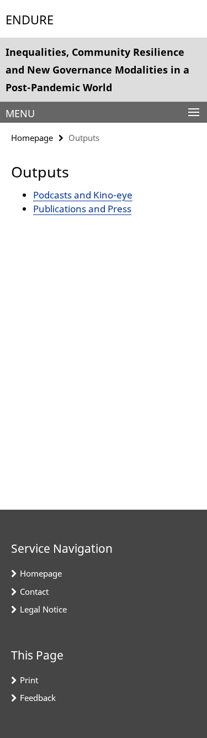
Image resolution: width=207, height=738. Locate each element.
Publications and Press (82, 208)
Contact (34, 591)
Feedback (38, 697)
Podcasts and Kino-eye (82, 195)
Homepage (32, 137)
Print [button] (29, 679)
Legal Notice (43, 609)
